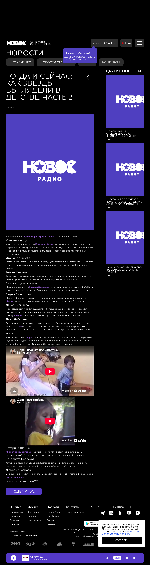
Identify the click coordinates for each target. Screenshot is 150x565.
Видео (50, 520)
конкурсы (111, 62)
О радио (14, 524)
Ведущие (15, 520)
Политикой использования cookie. (120, 532)
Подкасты (15, 516)
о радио (15, 507)
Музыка (32, 507)
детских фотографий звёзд (39, 236)
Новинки (32, 516)
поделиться (24, 491)
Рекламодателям (75, 512)
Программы (16, 512)
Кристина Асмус (44, 244)
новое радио (54, 512)
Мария (9, 301)
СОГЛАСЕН (122, 540)
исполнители (34, 520)
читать (110, 140)
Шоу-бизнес (20, 62)
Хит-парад (33, 512)
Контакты (72, 507)
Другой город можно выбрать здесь (80, 58)
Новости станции (56, 62)
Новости (53, 507)
